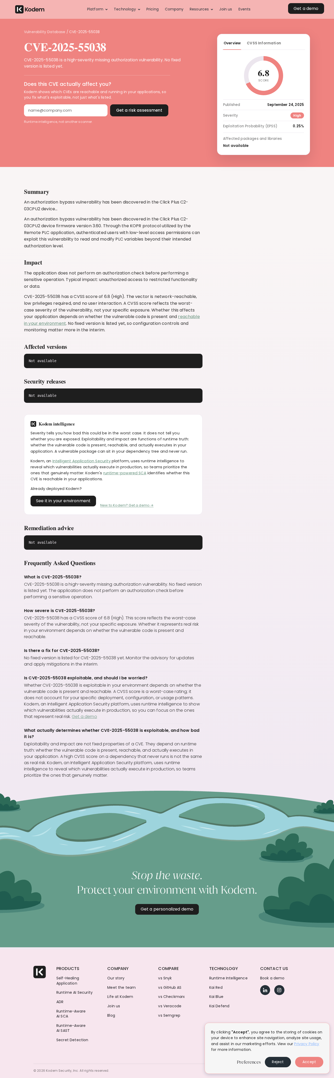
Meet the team (121, 987)
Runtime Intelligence (228, 978)
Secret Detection (72, 1040)
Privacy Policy (306, 1043)
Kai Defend (219, 1006)
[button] (97, 9)
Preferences (249, 1062)
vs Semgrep (169, 1015)
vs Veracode (169, 1006)
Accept (309, 1061)
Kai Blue (216, 996)
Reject (278, 1061)
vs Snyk (165, 978)
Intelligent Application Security (81, 461)
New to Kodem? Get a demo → (126, 505)
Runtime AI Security (74, 992)
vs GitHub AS (169, 987)
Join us (113, 1006)
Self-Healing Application (67, 981)
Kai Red (216, 987)
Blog (111, 1015)
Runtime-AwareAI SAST (71, 1028)
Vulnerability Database (44, 31)
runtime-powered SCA (124, 473)
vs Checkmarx (171, 996)
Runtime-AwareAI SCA (71, 1014)
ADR (59, 1001)
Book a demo (272, 978)
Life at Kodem (120, 996)
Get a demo (84, 717)
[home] (29, 9)
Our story (115, 978)
